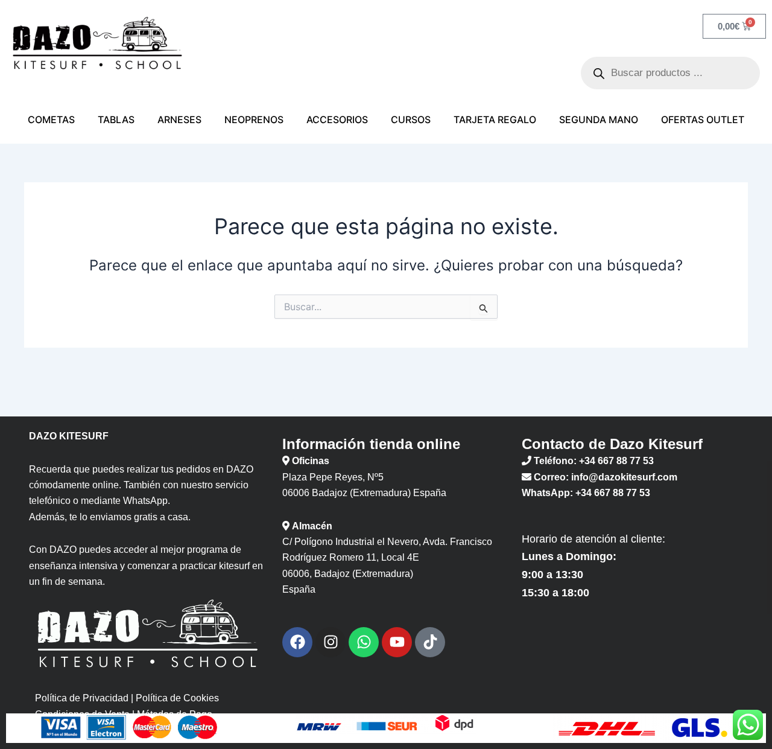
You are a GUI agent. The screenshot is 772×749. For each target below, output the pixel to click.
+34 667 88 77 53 (616, 461)
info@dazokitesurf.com (624, 477)
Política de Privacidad (81, 698)
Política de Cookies (177, 698)
